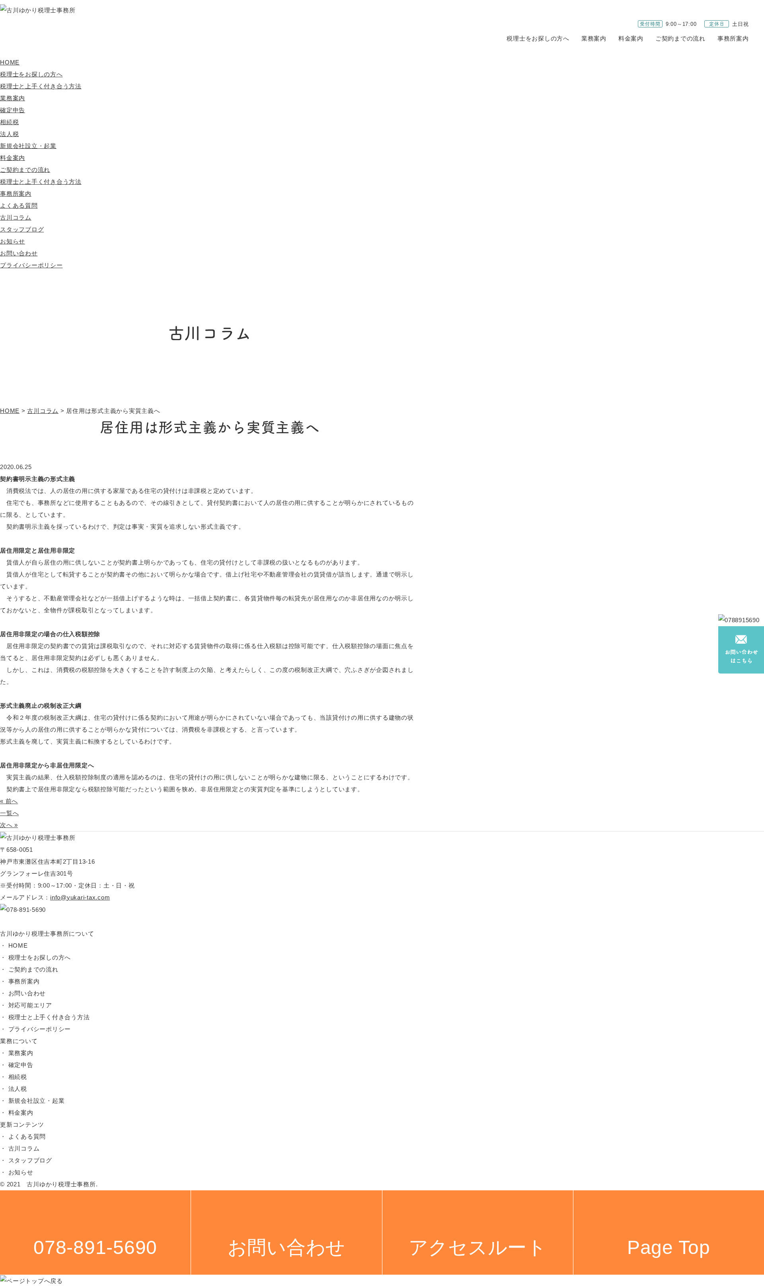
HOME (9, 62)
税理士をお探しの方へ (538, 38)
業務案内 (593, 38)
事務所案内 (733, 38)
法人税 (9, 133)
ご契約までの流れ (680, 38)
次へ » (9, 825)
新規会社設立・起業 (28, 145)
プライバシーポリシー (31, 265)
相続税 (9, 122)
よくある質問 (19, 205)
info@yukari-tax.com (80, 897)
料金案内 (630, 38)
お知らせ (12, 241)
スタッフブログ (22, 229)
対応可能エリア (30, 1005)
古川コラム (15, 217)
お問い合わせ (19, 253)
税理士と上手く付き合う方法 (41, 86)
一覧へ (9, 813)
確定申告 (12, 110)
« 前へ (9, 801)
